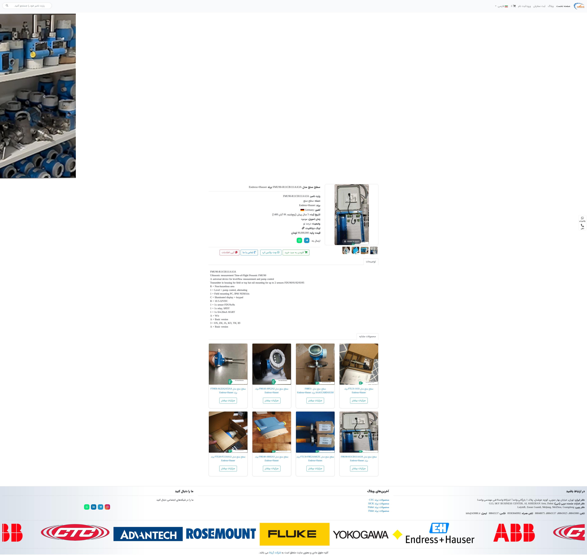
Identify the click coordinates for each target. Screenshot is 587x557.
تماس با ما (248, 252)
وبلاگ (551, 6)
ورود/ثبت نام (524, 6)
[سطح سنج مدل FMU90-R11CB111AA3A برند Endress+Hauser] (373, 249)
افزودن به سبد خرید (295, 252)
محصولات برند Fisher (378, 507)
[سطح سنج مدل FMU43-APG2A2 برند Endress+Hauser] (271, 364)
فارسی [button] (501, 6)
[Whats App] (299, 240)
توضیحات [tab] (371, 262)
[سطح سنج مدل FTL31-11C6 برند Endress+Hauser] (359, 364)
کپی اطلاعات (228, 252)
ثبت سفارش (539, 6)
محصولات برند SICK (378, 504)
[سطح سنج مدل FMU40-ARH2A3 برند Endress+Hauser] (271, 432)
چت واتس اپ (269, 252)
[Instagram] (107, 507)
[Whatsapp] (86, 507)
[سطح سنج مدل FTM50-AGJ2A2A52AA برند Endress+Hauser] (228, 364)
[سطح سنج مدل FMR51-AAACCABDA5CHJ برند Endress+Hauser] (315, 364)
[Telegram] (306, 240)
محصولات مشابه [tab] (367, 336)
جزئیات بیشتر (359, 400)
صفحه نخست (562, 6)
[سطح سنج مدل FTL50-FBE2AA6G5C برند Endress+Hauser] (315, 432)
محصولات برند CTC (379, 500)
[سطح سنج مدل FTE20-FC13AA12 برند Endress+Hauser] (228, 432)
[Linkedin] (93, 507)
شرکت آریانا (275, 553)
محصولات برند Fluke (378, 511)
